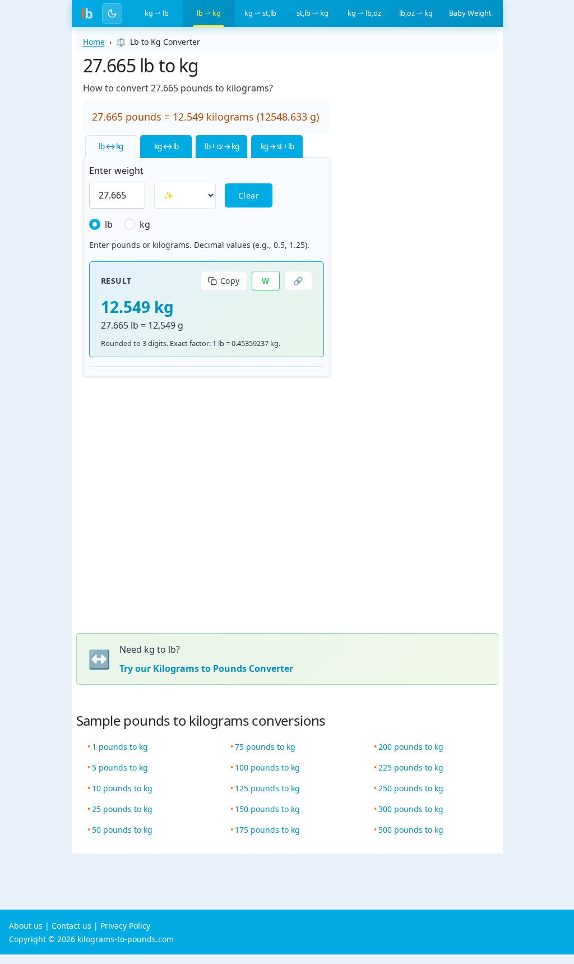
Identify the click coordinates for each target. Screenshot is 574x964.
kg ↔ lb (166, 146)
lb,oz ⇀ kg (416, 13)
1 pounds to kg (120, 746)
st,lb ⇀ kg (312, 13)
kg (145, 224)
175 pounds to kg (267, 829)
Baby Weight (470, 13)
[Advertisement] (420, 220)
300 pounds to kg (410, 809)
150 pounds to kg (267, 809)
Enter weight (116, 170)
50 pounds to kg (122, 829)
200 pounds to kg (410, 746)
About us (26, 925)
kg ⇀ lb (157, 13)
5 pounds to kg (120, 767)
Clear (249, 195)
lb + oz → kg (221, 146)
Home (94, 41)
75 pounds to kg (265, 746)
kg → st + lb (277, 146)
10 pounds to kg (122, 788)
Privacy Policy (125, 925)
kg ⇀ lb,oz (364, 13)
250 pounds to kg (410, 788)
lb (109, 224)
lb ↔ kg (111, 146)
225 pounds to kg (410, 767)
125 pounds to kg (267, 788)
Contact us (71, 925)
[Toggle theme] (112, 13)
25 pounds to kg (122, 809)
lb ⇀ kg (209, 13)
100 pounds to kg (267, 767)
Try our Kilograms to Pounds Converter (206, 668)
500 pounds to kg (410, 829)
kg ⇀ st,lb (260, 13)
